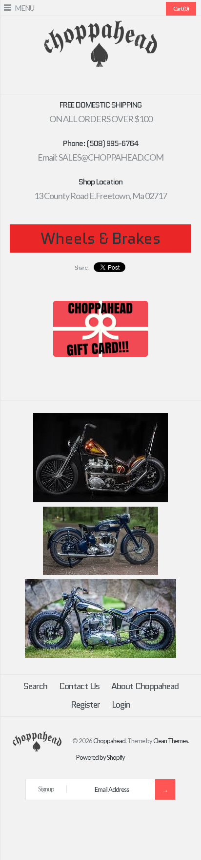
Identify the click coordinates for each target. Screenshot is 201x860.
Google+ (106, 82)
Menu (24, 7)
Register (85, 704)
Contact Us (79, 686)
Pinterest (94, 82)
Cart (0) (181, 8)
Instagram (118, 82)
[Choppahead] (100, 26)
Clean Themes (170, 741)
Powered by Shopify (100, 757)
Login (121, 704)
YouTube (129, 82)
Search (35, 686)
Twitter (83, 82)
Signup (46, 789)
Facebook (71, 82)
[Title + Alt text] (100, 500)
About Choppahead (145, 686)
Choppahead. (109, 741)
